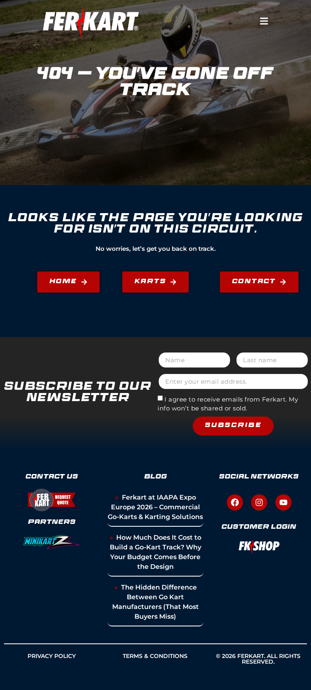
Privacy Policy (52, 656)
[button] (264, 21)
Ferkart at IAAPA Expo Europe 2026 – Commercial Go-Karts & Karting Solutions (155, 507)
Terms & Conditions (155, 656)
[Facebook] (235, 502)
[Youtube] (283, 502)
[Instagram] (259, 502)
